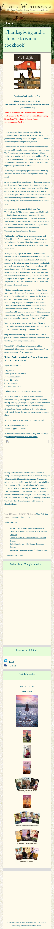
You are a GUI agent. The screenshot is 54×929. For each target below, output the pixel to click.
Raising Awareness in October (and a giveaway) (29, 550)
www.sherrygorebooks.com (15, 428)
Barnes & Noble (36, 897)
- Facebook (11, 666)
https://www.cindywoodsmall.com (20, 341)
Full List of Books (27, 686)
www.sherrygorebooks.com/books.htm (21, 436)
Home (10, 23)
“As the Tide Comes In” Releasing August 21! (27, 528)
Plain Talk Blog (42, 514)
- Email (11, 662)
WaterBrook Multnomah (34, 926)
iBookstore (14, 913)
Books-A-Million (14, 905)
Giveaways (15, 517)
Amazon (14, 897)
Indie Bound (36, 913)
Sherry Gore (25, 517)
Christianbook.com (36, 905)
